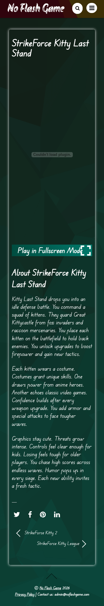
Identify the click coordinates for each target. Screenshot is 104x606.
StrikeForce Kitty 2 (41, 532)
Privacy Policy (24, 594)
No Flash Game (50, 587)
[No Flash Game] (36, 11)
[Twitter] (18, 514)
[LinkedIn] (58, 514)
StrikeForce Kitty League (48, 543)
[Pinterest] (44, 514)
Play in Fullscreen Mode (50, 250)
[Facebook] (31, 514)
